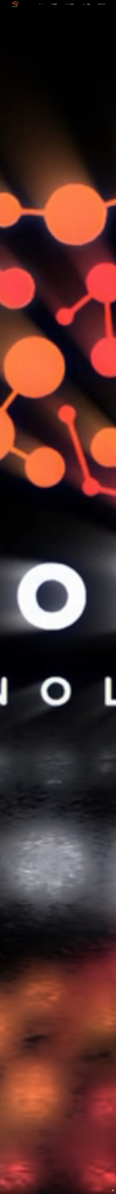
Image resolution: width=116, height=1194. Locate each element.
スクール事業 (86, 4)
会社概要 (54, 4)
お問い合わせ (101, 4)
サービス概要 (69, 4)
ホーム (41, 4)
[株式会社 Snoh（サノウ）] (15, 1)
